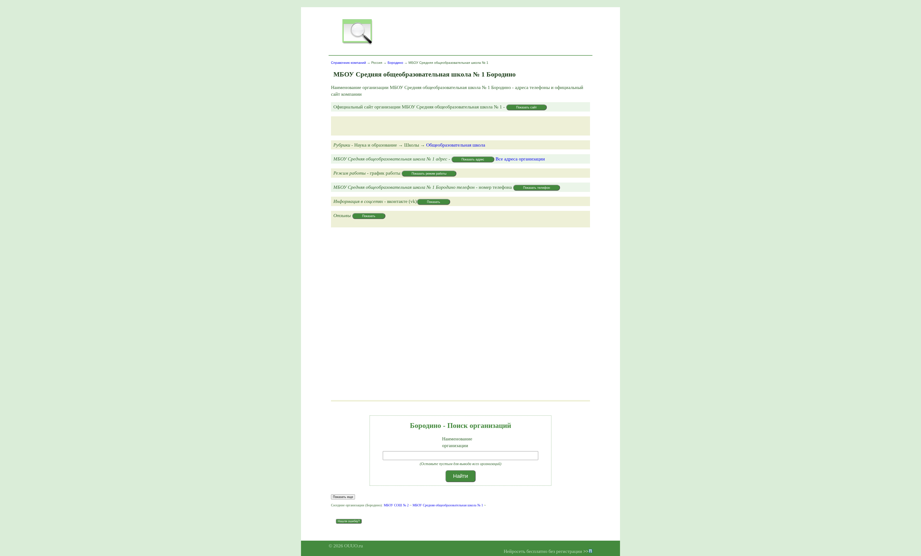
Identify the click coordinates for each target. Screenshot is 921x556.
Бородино (395, 63)
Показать (433, 202)
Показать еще (343, 497)
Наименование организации (457, 442)
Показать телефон (536, 187)
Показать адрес (472, 159)
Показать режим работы (429, 173)
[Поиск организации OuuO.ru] (357, 44)
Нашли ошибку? (349, 521)
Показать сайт (526, 107)
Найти (460, 476)
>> (586, 551)
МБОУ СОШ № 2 (396, 505)
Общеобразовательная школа (455, 145)
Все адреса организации (520, 158)
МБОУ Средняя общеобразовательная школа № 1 (448, 505)
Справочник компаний (348, 63)
